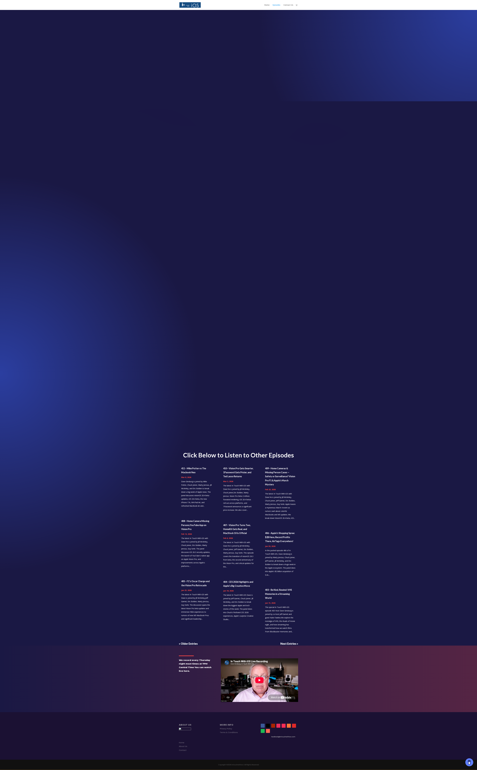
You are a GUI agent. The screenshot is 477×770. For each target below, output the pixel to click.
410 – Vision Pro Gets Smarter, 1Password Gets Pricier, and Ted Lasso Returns (238, 472)
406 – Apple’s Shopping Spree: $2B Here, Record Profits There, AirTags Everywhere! (280, 537)
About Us (183, 746)
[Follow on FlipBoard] (294, 726)
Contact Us (288, 5)
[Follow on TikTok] (284, 726)
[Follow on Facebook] (263, 726)
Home (266, 5)
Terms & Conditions (229, 732)
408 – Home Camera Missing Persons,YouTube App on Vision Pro (195, 525)
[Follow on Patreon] (268, 731)
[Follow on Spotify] (263, 731)
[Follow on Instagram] (278, 726)
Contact (182, 750)
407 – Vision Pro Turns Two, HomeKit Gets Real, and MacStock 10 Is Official (237, 529)
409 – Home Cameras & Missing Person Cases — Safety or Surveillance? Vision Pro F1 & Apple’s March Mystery (280, 476)
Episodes (276, 5)
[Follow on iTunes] (289, 726)
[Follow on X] (268, 726)
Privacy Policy (226, 728)
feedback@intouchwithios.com (283, 737)
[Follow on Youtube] (273, 726)
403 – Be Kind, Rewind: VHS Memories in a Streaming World (278, 593)
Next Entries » (289, 643)
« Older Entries (188, 643)
